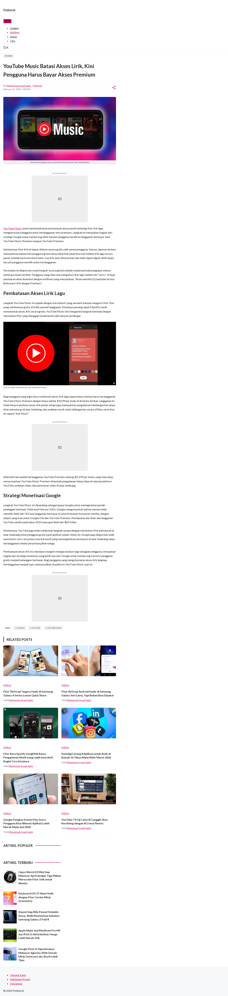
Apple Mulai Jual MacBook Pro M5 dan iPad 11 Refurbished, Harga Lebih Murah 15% (39, 934)
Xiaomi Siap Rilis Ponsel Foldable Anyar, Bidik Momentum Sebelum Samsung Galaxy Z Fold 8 (38, 915)
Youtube (35, 628)
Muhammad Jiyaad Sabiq (18, 85)
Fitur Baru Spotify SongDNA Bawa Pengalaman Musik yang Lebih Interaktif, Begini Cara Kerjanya (28, 757)
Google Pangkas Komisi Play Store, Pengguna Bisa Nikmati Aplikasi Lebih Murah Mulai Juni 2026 (26, 823)
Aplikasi (14, 32)
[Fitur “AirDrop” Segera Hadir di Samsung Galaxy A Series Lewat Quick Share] (30, 660)
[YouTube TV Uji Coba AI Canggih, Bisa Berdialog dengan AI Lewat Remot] (88, 789)
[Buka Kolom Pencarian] (6, 47)
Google (21, 628)
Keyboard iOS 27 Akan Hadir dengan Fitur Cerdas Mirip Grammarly (36, 897)
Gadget (14, 28)
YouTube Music (12, 228)
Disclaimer (16, 983)
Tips (12, 40)
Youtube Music (54, 628)
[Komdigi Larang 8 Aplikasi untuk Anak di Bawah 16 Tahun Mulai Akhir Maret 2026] (88, 723)
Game (13, 36)
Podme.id (9, 9)
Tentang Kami (18, 975)
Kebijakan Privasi (20, 979)
